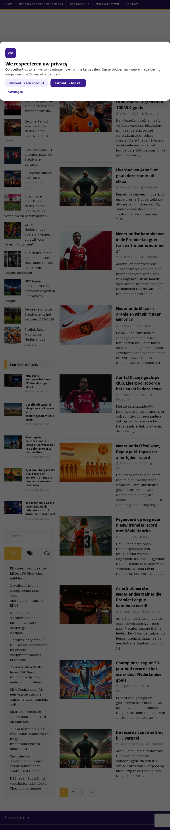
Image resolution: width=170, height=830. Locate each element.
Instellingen (15, 92)
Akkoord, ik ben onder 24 (26, 83)
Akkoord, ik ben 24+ (68, 83)
